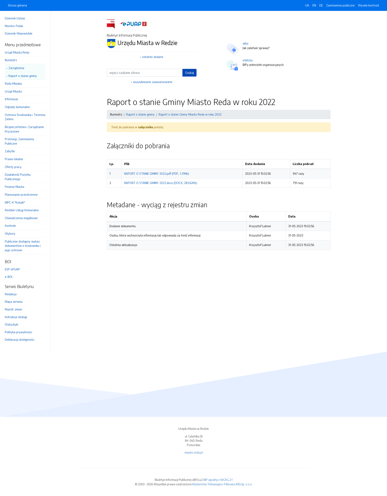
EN (314, 5)
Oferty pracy (13, 167)
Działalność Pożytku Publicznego (18, 177)
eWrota (248, 60)
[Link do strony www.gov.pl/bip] (113, 23)
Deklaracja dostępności (19, 339)
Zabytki (10, 151)
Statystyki (11, 324)
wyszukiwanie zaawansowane (152, 82)
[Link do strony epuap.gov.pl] (133, 23)
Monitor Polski (14, 26)
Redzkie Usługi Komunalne (22, 210)
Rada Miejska (13, 83)
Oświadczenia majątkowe (21, 218)
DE (321, 5)
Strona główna (17, 5)
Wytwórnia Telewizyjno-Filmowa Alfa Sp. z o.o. (222, 484)
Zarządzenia (16, 68)
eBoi (245, 43)
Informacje (11, 99)
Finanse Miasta (14, 186)
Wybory (10, 233)
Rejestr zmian (13, 309)
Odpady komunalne (17, 107)
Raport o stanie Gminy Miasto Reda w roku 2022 (190, 114)
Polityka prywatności (18, 332)
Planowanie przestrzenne (21, 194)
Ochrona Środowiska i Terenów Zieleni (25, 117)
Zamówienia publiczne (340, 5)
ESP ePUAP (12, 269)
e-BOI (8, 276)
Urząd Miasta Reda (17, 52)
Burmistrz (11, 60)
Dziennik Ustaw (15, 18)
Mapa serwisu (14, 301)
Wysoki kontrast (368, 5)
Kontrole (10, 225)
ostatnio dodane (152, 57)
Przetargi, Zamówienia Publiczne (19, 141)
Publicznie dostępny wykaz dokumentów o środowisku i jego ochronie (23, 246)
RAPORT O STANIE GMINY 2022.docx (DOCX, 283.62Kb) (160, 183)
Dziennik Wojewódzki (18, 33)
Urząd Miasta (13, 91)
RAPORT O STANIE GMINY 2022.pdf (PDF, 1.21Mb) (156, 173)
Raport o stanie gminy (22, 76)
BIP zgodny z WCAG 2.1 (217, 479)
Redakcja (11, 294)
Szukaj (189, 73)
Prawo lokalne (14, 159)
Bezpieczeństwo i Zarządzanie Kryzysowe (24, 129)
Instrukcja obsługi (16, 317)
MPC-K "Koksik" (15, 202)
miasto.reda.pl (194, 452)
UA (307, 5)
